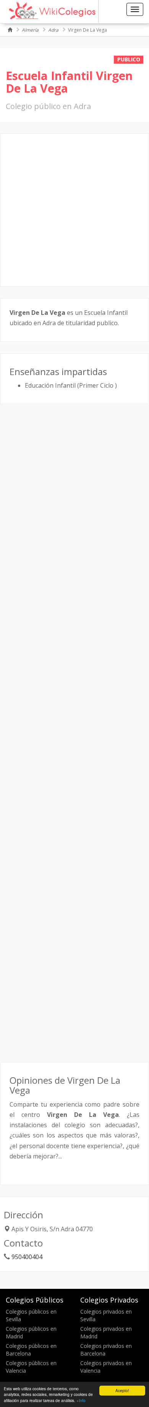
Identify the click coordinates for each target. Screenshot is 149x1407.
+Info (81, 1400)
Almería (30, 30)
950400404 (26, 1257)
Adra (53, 30)
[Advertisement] (74, 210)
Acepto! (122, 1390)
